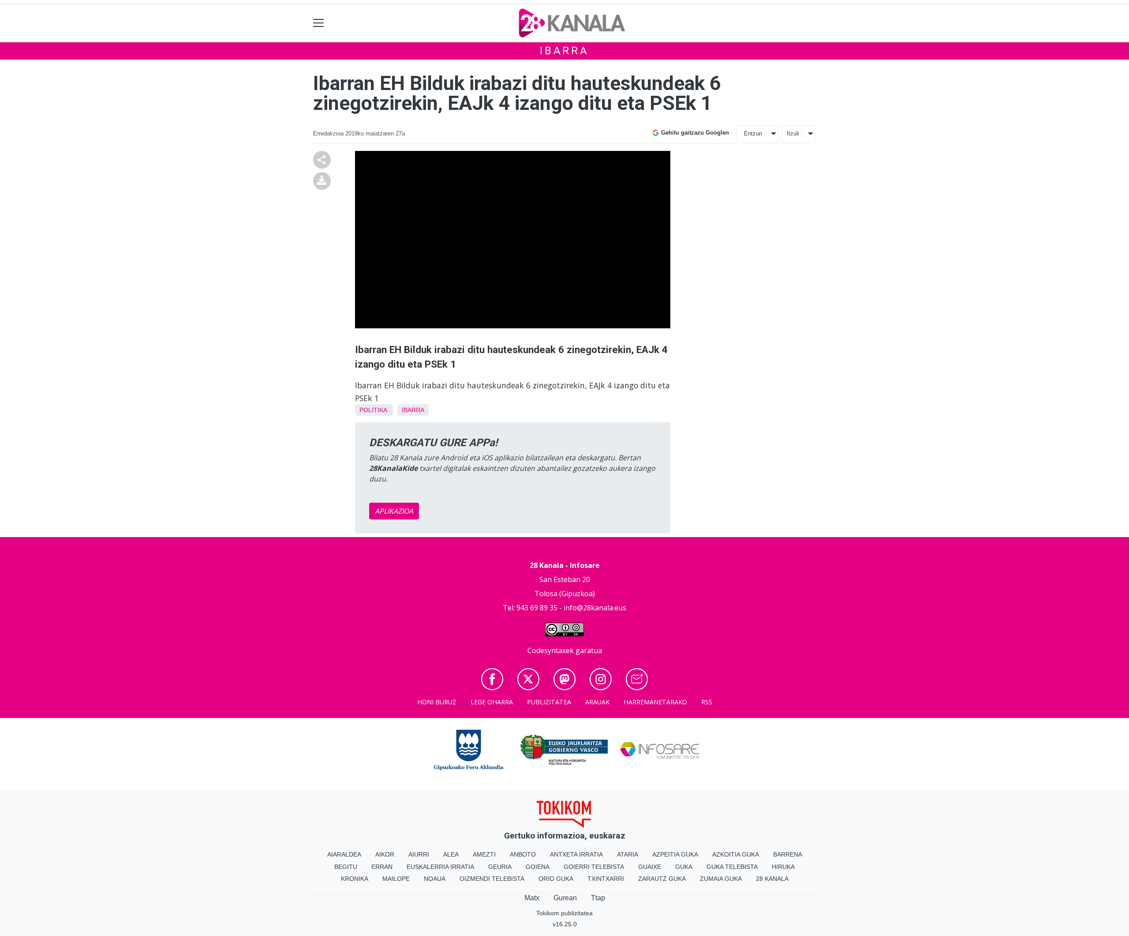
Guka (683, 866)
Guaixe (649, 866)
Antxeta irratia (576, 854)
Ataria (627, 854)
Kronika (354, 878)
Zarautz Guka (662, 878)
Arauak (597, 702)
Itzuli (793, 133)
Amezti (484, 854)
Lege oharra (492, 702)
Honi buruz (436, 702)
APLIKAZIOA (394, 511)
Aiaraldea (344, 854)
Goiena (538, 866)
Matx (531, 898)
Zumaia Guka (721, 878)
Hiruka (783, 866)
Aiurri (418, 854)
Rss (706, 702)
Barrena (787, 854)
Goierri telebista (594, 866)
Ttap (598, 898)
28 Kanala (772, 878)
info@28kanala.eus (595, 608)
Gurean (565, 898)
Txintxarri (605, 878)
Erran (382, 866)
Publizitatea (549, 702)
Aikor (384, 854)
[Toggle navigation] (318, 23)
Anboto (523, 854)
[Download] (322, 180)
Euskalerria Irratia (440, 866)
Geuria (500, 866)
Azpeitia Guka (675, 854)
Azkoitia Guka (735, 854)
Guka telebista (732, 866)
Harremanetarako (655, 702)
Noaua (434, 878)
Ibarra (564, 51)
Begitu (345, 866)
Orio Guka (555, 878)
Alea (451, 854)
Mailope (396, 878)
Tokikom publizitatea (564, 913)
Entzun (753, 133)
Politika (373, 409)
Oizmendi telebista (492, 878)
